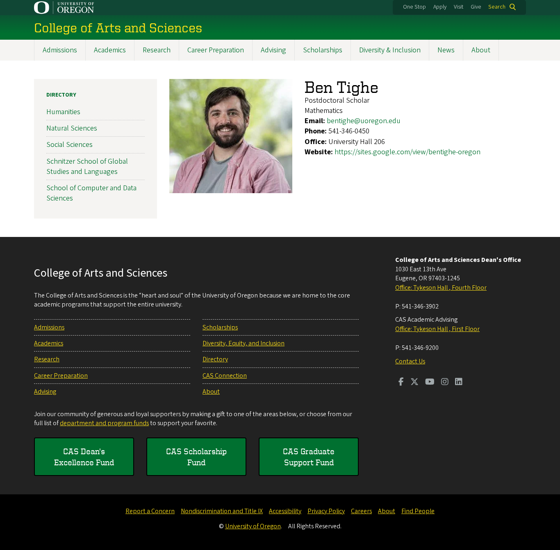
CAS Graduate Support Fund (309, 456)
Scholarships (322, 50)
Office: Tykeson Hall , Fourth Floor (441, 287)
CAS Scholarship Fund (196, 456)
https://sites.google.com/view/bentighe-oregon (407, 152)
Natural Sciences (71, 128)
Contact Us (410, 361)
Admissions (60, 50)
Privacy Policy (326, 511)
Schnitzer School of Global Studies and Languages (87, 166)
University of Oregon (253, 526)
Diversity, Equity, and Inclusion (244, 343)
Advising (273, 50)
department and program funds (104, 423)
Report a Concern (150, 511)
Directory (61, 95)
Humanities (63, 112)
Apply (439, 7)
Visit (458, 7)
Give (476, 7)
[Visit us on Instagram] (445, 382)
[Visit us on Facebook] (401, 382)
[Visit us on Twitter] (414, 382)
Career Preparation (215, 50)
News (446, 50)
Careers (361, 511)
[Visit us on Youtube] (430, 382)
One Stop (414, 7)
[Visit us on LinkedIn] (459, 382)
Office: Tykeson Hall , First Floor (437, 329)
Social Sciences (69, 145)
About (480, 50)
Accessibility (285, 511)
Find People (418, 511)
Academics (110, 50)
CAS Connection (225, 375)
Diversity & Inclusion (390, 50)
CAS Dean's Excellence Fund (84, 456)
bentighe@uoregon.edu (364, 121)
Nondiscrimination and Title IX (222, 511)
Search (496, 7)
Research (157, 50)
